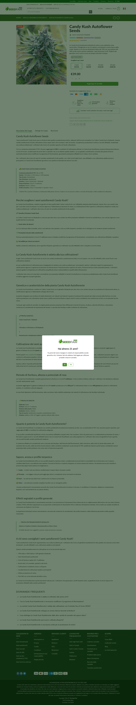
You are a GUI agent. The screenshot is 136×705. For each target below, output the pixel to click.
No (71, 364)
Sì (64, 364)
